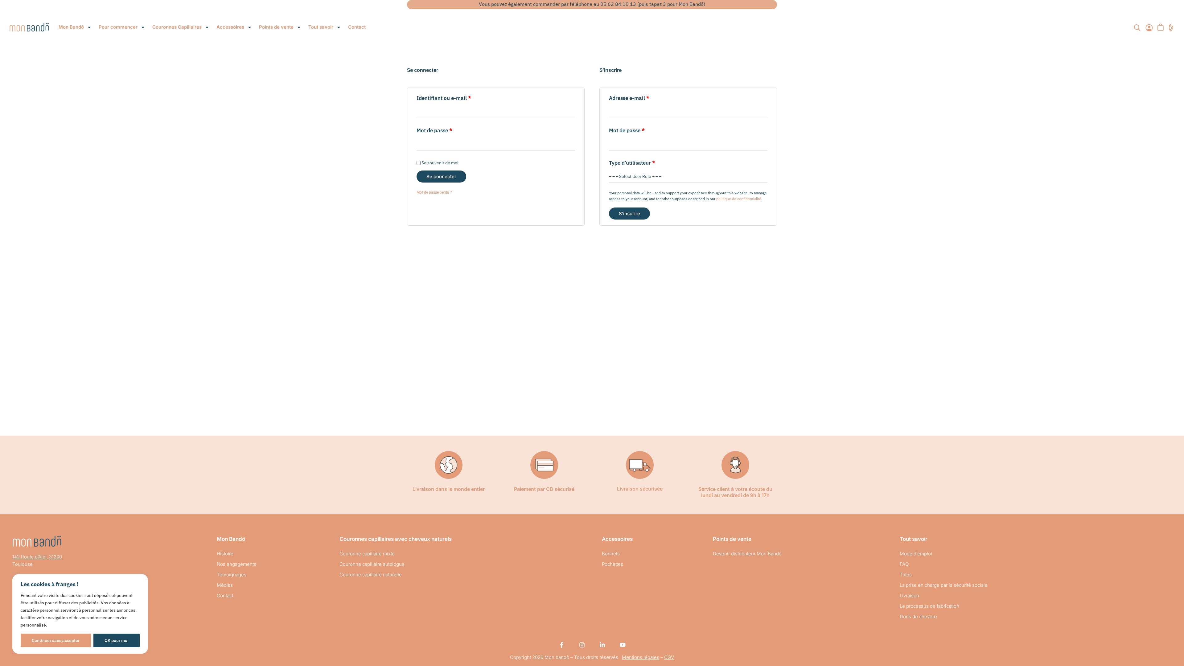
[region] (80, 614)
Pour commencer (118, 27)
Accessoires (230, 27)
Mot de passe (448, 130)
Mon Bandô (71, 27)
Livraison (909, 595)
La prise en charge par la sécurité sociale (944, 585)
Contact (357, 27)
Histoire (225, 554)
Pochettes (612, 564)
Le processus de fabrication (929, 606)
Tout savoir (320, 27)
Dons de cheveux (919, 616)
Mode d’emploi (916, 554)
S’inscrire (629, 213)
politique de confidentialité (738, 198)
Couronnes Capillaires (177, 27)
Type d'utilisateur (632, 162)
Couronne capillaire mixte (367, 554)
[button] (1137, 28)
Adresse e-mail (642, 97)
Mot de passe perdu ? (434, 192)
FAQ (904, 564)
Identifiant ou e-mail (457, 97)
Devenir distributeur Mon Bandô (747, 554)
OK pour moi (117, 640)
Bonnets (611, 554)
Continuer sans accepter (56, 640)
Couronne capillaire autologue (372, 564)
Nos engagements (236, 564)
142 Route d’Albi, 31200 (37, 557)
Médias (225, 585)
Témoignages (231, 575)
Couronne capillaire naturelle (370, 575)
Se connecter (441, 176)
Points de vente (276, 27)
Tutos (906, 575)
